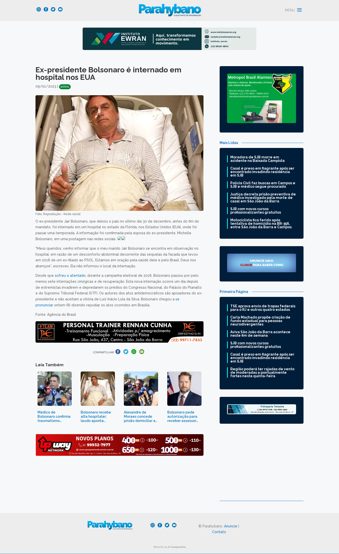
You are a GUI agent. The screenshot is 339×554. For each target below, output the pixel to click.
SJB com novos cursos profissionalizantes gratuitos (255, 210)
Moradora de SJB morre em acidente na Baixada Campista (257, 158)
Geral (64, 87)
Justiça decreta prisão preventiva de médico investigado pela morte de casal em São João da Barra (263, 197)
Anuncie (230, 526)
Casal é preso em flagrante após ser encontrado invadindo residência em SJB (262, 172)
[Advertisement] (262, 466)
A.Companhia (177, 547)
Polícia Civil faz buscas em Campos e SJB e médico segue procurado (262, 184)
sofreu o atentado (70, 275)
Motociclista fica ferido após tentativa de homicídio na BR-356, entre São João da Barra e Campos (261, 223)
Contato (219, 532)
